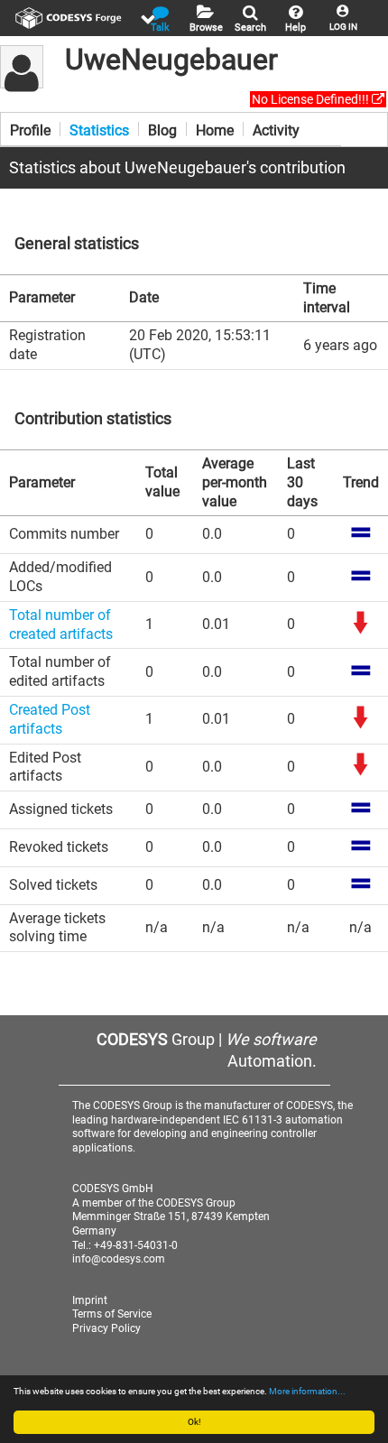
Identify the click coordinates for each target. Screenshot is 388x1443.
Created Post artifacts (49, 719)
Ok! (194, 1422)
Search (250, 27)
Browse (206, 27)
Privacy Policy (106, 1328)
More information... (307, 1391)
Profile (30, 129)
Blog (162, 129)
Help (295, 27)
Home (215, 129)
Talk (160, 27)
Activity (276, 129)
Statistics (99, 129)
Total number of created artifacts (61, 624)
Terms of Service (112, 1314)
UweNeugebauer (171, 59)
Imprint (89, 1300)
